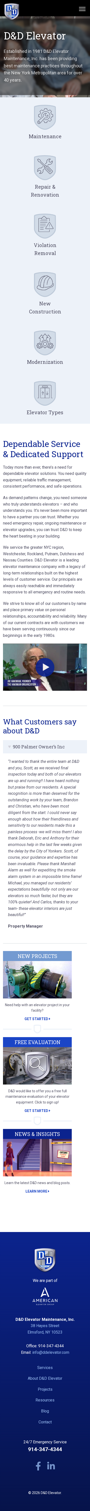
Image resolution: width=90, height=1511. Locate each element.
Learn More (37, 1191)
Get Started (36, 1019)
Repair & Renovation (45, 190)
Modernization (45, 362)
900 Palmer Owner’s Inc (39, 747)
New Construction (45, 307)
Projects (45, 1389)
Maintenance (45, 136)
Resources (45, 1400)
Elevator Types (45, 412)
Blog (45, 1411)
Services (45, 1367)
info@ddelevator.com (50, 1352)
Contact (45, 1422)
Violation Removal (45, 249)
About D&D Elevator (45, 1378)
